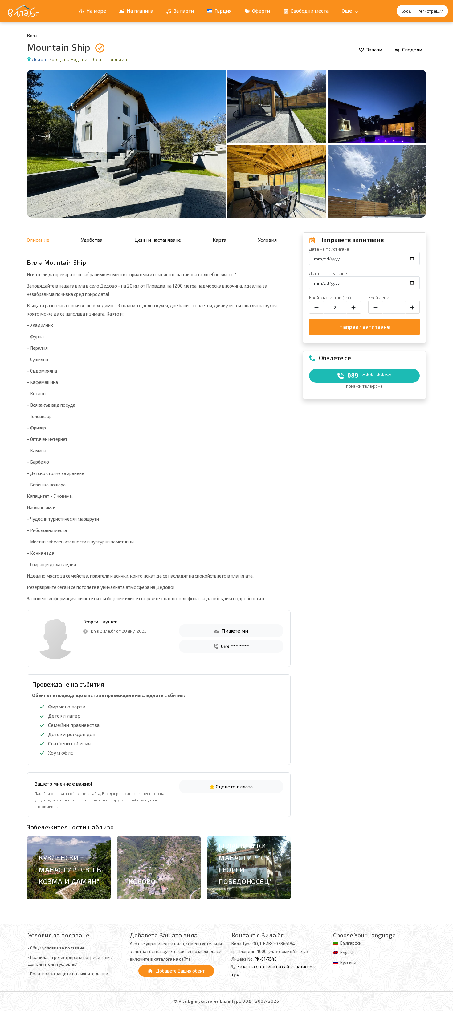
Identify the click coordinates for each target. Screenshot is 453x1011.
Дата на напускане (328, 273)
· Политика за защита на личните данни (68, 973)
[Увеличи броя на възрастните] (353, 307)
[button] (282, 869)
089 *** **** (234, 646)
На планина (139, 11)
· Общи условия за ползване (56, 947)
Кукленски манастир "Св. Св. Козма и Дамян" (71, 869)
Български (350, 942)
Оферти (260, 11)
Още (347, 11)
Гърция (222, 11)
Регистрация (430, 11)
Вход (406, 11)
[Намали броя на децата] (375, 307)
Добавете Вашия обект (180, 970)
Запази (373, 49)
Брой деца (378, 297)
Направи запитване (364, 326)
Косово (142, 881)
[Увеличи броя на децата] (412, 307)
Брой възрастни (330, 297)
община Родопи (70, 59)
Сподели (411, 49)
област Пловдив (108, 59)
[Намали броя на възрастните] (316, 307)
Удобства (91, 240)
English (347, 952)
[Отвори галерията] (226, 144)
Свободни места (309, 11)
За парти (183, 11)
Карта (219, 240)
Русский (348, 962)
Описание (38, 240)
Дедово (40, 59)
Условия (267, 240)
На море (95, 11)
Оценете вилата (233, 786)
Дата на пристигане (329, 249)
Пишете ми (234, 631)
